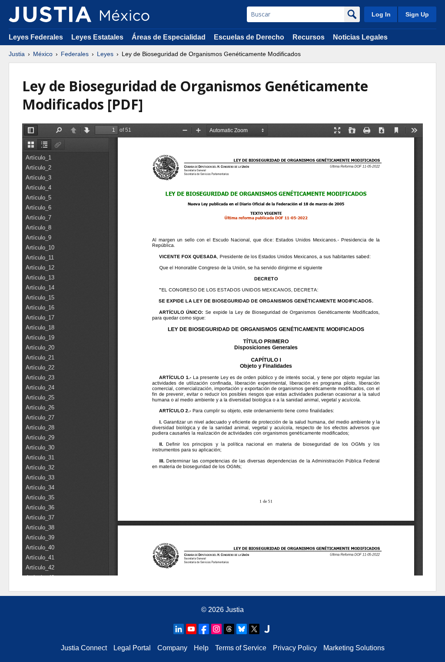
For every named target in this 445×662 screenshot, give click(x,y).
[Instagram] (216, 629)
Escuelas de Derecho (249, 37)
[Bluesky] (241, 629)
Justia (17, 53)
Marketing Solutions (354, 648)
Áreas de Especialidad (169, 37)
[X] (254, 629)
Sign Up (417, 14)
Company (172, 648)
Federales (75, 53)
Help (201, 648)
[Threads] (229, 629)
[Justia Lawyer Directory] (267, 629)
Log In (381, 14)
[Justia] (50, 14)
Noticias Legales (360, 37)
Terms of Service (240, 648)
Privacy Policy (295, 648)
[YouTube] (191, 629)
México (43, 53)
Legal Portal (132, 648)
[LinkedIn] (178, 629)
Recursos (308, 37)
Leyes (105, 53)
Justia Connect (84, 648)
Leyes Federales (36, 37)
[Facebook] (204, 629)
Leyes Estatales (97, 37)
